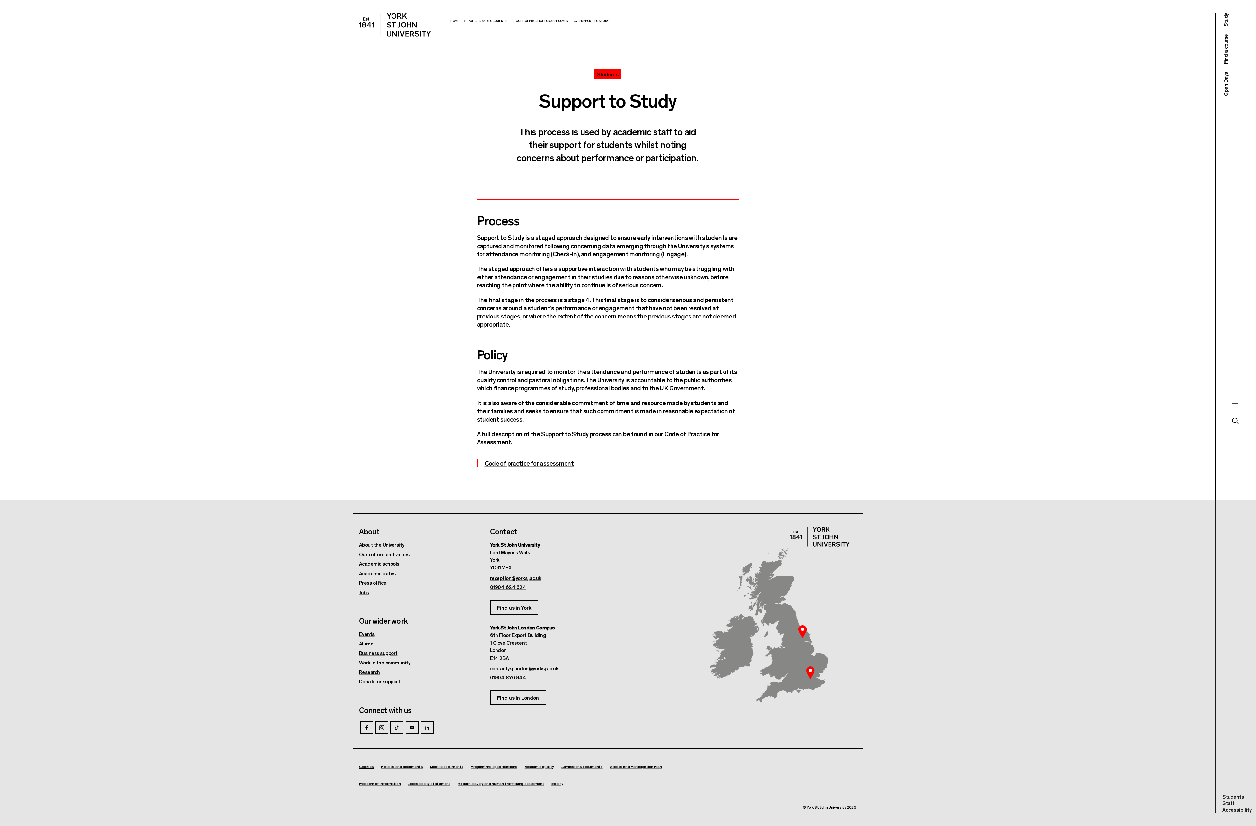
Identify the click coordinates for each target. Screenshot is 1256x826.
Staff (1228, 803)
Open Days (1225, 84)
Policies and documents (487, 21)
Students (1233, 796)
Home (454, 21)
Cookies (366, 766)
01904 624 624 (508, 587)
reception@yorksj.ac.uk (515, 578)
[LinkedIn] (427, 727)
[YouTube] (412, 727)
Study (1225, 19)
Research (369, 672)
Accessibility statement (429, 783)
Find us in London (518, 697)
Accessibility (1237, 809)
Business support (378, 653)
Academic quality (539, 766)
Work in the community (384, 662)
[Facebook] (366, 727)
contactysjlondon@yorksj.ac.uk (524, 668)
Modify (557, 783)
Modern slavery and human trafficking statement (501, 783)
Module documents (446, 766)
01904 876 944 (508, 677)
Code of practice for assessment (543, 21)
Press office (372, 582)
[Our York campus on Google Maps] (802, 631)
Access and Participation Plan (636, 766)
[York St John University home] (395, 25)
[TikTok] (396, 727)
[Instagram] (381, 727)
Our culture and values (384, 554)
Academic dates (377, 573)
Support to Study (594, 21)
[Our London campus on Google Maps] (810, 673)
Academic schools (379, 563)
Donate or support (379, 681)
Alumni (367, 643)
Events (367, 634)
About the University (381, 545)
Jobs (364, 592)
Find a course (1225, 49)
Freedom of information (380, 783)
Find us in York (514, 607)
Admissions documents (582, 766)
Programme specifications (494, 766)
